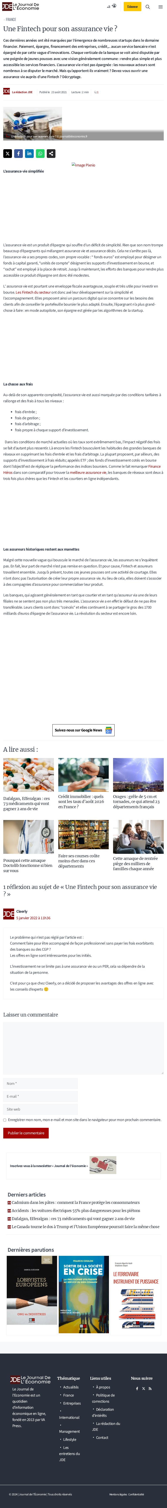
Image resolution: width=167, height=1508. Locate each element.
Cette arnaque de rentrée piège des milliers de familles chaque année (135, 863)
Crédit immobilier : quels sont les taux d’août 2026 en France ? (81, 801)
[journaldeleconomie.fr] (20, 6)
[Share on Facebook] (18, 153)
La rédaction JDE (22, 92)
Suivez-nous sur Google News (78, 730)
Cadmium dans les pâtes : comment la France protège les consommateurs (76, 1202)
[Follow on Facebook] (137, 1388)
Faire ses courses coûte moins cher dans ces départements (79, 861)
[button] (147, 6)
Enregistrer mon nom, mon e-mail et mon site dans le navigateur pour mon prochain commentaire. (84, 1120)
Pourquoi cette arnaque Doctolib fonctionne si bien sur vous (27, 865)
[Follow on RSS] (150, 1388)
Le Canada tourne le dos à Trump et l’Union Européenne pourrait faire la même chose (85, 1226)
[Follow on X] (143, 1388)
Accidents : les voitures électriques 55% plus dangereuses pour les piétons (76, 1210)
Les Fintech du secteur (33, 292)
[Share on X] (7, 153)
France (11, 19)
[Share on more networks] (51, 153)
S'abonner (132, 6)
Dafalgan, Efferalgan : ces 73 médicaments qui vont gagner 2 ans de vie (26, 803)
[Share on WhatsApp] (40, 153)
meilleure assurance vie (88, 472)
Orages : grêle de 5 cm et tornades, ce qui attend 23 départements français (136, 801)
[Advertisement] (83, 209)
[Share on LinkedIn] (29, 153)
